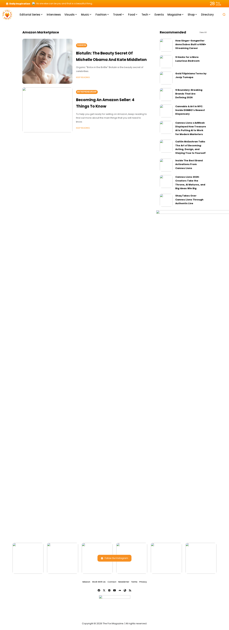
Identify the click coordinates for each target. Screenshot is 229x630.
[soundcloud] (119, 590)
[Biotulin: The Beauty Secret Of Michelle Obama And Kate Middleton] (47, 61)
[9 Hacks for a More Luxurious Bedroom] (166, 61)
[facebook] (99, 590)
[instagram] (109, 590)
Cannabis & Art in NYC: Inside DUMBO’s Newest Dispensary (190, 110)
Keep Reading (83, 77)
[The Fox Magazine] (7, 14)
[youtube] (114, 590)
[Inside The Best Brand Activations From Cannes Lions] (166, 165)
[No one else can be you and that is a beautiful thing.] (33, 3)
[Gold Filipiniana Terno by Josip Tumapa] (166, 78)
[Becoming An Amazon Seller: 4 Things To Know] (47, 109)
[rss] (130, 590)
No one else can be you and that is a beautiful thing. (64, 3)
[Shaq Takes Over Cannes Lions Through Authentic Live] (166, 200)
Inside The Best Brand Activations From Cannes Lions (189, 164)
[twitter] (104, 590)
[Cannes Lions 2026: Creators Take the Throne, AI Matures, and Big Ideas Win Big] (166, 181)
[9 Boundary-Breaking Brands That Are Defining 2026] (166, 94)
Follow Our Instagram (116, 558)
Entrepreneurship (87, 91)
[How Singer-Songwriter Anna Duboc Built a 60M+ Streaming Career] (166, 45)
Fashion (81, 45)
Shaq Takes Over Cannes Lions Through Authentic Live (189, 199)
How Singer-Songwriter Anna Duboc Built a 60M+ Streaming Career (190, 44)
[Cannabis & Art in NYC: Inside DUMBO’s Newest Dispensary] (166, 110)
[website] (125, 590)
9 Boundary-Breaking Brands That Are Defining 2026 (188, 93)
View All (203, 32)
